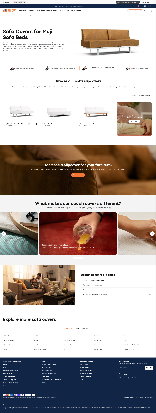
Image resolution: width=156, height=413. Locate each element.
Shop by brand (46, 367)
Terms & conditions (128, 397)
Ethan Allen (7, 345)
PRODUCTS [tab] (86, 328)
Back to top (148, 397)
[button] (145, 95)
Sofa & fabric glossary (10, 383)
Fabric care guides (9, 376)
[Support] (148, 6)
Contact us (84, 364)
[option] (78, 233)
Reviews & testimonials (10, 370)
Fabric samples (47, 370)
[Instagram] (120, 377)
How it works (84, 367)
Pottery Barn (98, 340)
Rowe (36, 340)
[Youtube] (136, 377)
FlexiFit (44, 383)
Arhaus (66, 336)
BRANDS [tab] (69, 328)
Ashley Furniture (129, 349)
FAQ (81, 380)
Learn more (133, 121)
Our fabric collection (49, 373)
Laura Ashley (68, 345)
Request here (78, 175)
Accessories (45, 376)
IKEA (5, 349)
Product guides (8, 373)
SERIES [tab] (77, 328)
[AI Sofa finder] (145, 10)
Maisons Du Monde (40, 349)
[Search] (148, 10)
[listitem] (21, 119)
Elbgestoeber (98, 349)
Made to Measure (99, 345)
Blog (4, 367)
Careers (5, 386)
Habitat (96, 336)
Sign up (149, 368)
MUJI (66, 349)
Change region (145, 2)
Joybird (36, 345)
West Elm (7, 336)
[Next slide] (152, 233)
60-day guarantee (86, 373)
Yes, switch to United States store (127, 2)
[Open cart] (151, 10)
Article (36, 336)
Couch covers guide (9, 380)
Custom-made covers (49, 364)
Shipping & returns (86, 370)
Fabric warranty (85, 376)
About (5, 364)
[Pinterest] (124, 377)
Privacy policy (139, 397)
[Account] (152, 6)
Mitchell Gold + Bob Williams (133, 345)
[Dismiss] (152, 2)
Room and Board (9, 340)
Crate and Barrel (69, 340)
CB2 (125, 340)
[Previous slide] (3, 233)
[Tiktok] (132, 377)
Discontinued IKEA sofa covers (51, 380)
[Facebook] (128, 377)
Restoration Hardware (131, 336)
